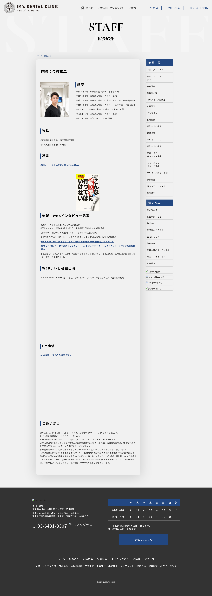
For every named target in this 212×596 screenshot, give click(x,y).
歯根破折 (151, 192)
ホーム (39, 55)
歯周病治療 (152, 92)
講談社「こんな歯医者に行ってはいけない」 (61, 165)
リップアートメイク (156, 186)
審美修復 (151, 133)
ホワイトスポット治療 (157, 172)
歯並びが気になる (155, 229)
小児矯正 (151, 106)
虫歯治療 (151, 86)
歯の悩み (102, 559)
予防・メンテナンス (156, 69)
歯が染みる (152, 209)
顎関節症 (151, 179)
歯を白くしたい (154, 236)
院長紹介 (74, 559)
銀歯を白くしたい (155, 243)
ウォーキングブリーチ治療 (153, 164)
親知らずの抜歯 (154, 126)
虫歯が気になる (154, 216)
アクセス (152, 8)
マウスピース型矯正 (156, 99)
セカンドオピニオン (156, 256)
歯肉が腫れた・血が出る (158, 249)
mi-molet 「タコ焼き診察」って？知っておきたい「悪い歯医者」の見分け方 (77, 241)
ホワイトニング (154, 139)
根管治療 (151, 119)
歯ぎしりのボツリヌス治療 (154, 155)
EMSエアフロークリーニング (154, 78)
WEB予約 (174, 8)
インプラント (153, 113)
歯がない (151, 223)
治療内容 (88, 559)
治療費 (136, 559)
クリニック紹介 (120, 559)
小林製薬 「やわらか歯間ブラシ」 (57, 355)
